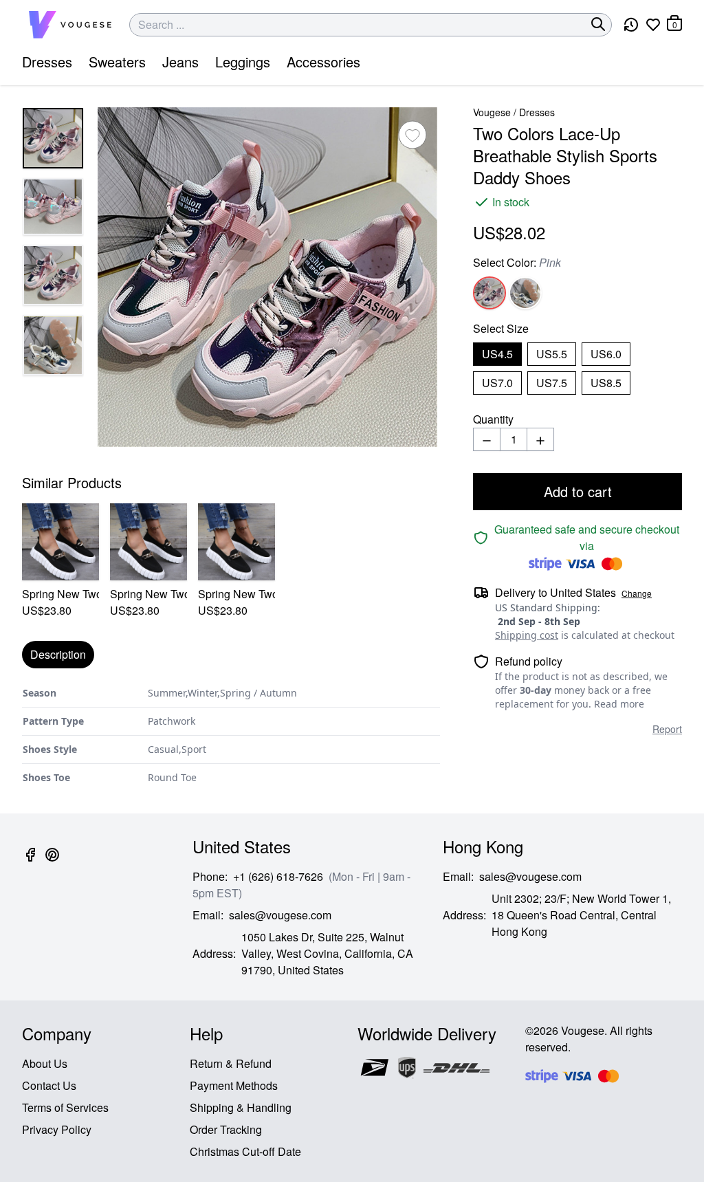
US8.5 (606, 383)
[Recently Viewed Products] (631, 25)
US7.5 (551, 383)
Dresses (47, 62)
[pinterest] (52, 862)
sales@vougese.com (280, 915)
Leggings (242, 62)
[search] (598, 24)
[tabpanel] (231, 735)
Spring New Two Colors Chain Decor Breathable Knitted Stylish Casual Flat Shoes (60, 594)
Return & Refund (231, 1063)
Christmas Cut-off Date (245, 1151)
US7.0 (497, 383)
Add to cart (578, 491)
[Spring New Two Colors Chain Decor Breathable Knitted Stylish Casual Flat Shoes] (60, 541)
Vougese (492, 112)
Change (637, 593)
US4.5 (497, 354)
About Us (44, 1063)
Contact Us (49, 1085)
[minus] (486, 439)
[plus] (540, 439)
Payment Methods (234, 1085)
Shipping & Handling (241, 1107)
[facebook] (30, 862)
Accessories (323, 62)
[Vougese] (70, 25)
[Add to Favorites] (412, 134)
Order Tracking (226, 1129)
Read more (619, 703)
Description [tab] (58, 654)
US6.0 (606, 354)
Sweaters (117, 62)
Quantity (493, 419)
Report (667, 729)
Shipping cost (526, 635)
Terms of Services (65, 1107)
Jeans (180, 62)
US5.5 (551, 354)
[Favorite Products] (653, 25)
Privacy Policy (56, 1129)
